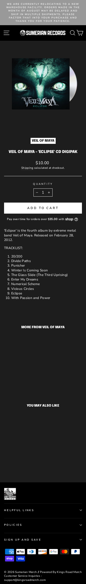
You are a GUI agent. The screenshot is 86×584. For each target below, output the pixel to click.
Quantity (43, 184)
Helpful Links (19, 510)
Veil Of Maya (43, 140)
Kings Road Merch (69, 572)
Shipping (27, 168)
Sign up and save (22, 540)
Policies (13, 525)
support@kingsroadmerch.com (25, 580)
